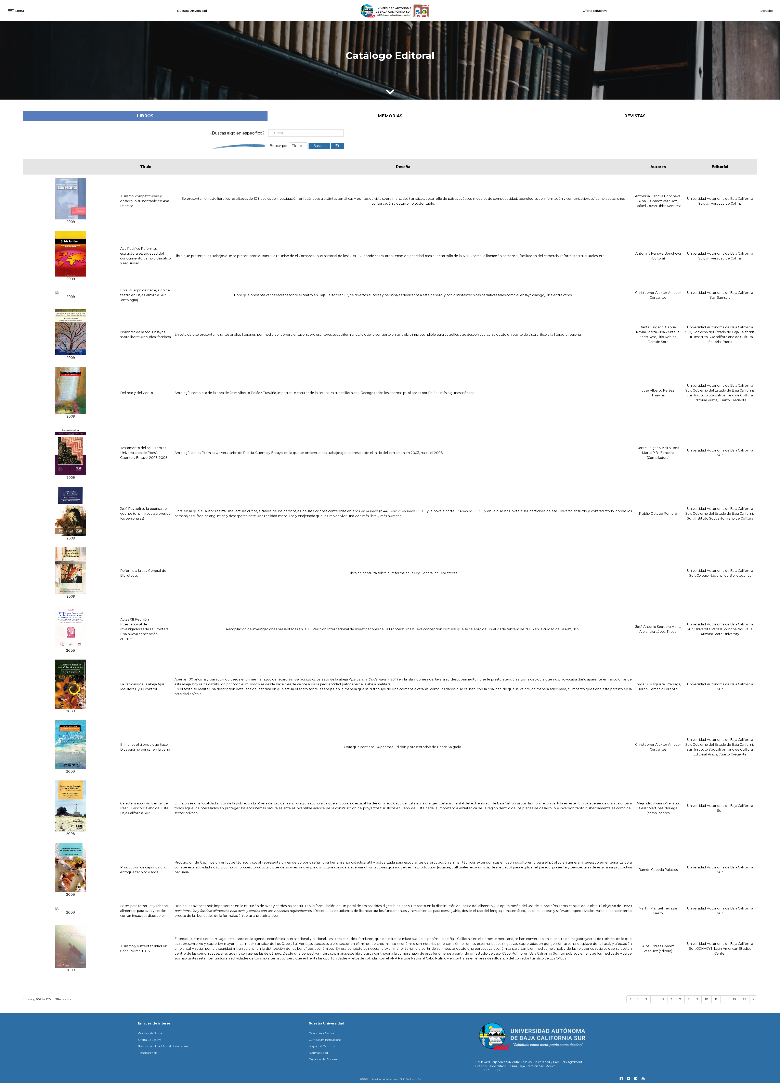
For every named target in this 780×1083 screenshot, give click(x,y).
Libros (145, 115)
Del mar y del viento (136, 393)
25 (734, 999)
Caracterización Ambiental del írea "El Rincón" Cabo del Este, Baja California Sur (144, 808)
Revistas (635, 115)
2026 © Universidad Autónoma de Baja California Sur (391, 1079)
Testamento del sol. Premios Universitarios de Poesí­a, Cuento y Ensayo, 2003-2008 (144, 453)
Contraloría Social (150, 1033)
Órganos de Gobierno (324, 1059)
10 (706, 999)
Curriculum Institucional (325, 1040)
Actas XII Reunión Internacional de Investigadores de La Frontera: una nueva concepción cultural (144, 629)
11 (716, 999)
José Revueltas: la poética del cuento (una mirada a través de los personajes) (145, 513)
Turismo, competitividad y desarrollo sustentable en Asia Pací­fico (144, 201)
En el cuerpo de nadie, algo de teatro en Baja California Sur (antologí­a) (145, 295)
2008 (70, 650)
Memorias (390, 115)
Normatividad (318, 1053)
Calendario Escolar (322, 1033)
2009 (70, 222)
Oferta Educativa (595, 11)
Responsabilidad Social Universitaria (163, 1046)
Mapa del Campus (322, 1046)
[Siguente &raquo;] (753, 999)
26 (744, 999)
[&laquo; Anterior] (630, 999)
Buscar (319, 146)
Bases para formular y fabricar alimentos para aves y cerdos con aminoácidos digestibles (144, 911)
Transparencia (147, 1053)
